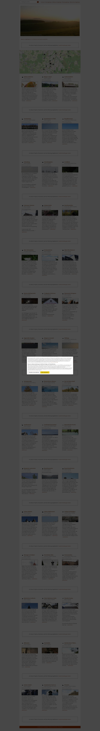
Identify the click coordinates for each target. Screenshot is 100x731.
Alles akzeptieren (44, 372)
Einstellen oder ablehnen (34, 372)
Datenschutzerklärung (54, 362)
